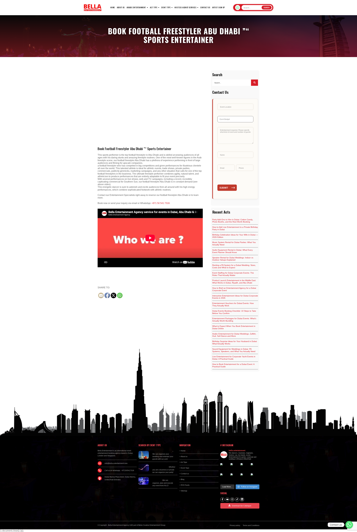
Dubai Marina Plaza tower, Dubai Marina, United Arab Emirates (120, 478)
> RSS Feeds (184, 485)
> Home (182, 451)
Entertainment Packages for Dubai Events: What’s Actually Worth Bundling (234, 319)
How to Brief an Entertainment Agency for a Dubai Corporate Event (234, 289)
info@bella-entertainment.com (116, 463)
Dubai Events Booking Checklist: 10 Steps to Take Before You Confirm (234, 312)
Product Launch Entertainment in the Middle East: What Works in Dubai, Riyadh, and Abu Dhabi (234, 281)
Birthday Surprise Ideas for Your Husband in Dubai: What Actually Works (234, 342)
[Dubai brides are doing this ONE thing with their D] (245, 467)
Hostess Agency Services (185, 7)
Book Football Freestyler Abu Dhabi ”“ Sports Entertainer (134, 148)
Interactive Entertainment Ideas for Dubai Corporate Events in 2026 (235, 297)
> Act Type (183, 462)
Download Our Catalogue (241, 506)
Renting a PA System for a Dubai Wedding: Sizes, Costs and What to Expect (234, 266)
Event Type (166, 7)
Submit (223, 187)
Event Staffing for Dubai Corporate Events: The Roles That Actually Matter (233, 274)
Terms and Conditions (251, 525)
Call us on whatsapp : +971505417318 (119, 470)
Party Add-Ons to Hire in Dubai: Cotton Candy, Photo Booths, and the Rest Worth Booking (232, 220)
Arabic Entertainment (136, 7)
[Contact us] (349, 525)
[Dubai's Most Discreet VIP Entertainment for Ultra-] (255, 467)
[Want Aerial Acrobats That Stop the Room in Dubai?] (224, 477)
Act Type (153, 7)
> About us (183, 457)
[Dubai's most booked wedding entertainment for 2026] (224, 467)
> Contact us (184, 474)
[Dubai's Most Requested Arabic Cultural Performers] (245, 477)
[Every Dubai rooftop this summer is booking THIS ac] (235, 467)
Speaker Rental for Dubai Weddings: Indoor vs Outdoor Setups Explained (232, 259)
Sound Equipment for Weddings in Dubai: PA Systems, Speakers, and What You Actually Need (233, 350)
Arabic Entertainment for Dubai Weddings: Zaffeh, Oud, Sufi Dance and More (234, 335)
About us (121, 7)
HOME (112, 7)
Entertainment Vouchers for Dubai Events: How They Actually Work (233, 304)
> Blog (181, 479)
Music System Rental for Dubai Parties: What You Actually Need (234, 243)
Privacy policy (235, 525)
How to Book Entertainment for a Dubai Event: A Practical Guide (233, 365)
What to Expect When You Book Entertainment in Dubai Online (233, 327)
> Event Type (184, 468)
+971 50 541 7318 (161, 203)
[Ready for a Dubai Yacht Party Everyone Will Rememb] (255, 477)
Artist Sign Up (218, 7)
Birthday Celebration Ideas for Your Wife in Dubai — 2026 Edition (235, 236)
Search (267, 7)
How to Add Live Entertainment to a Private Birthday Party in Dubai (235, 228)
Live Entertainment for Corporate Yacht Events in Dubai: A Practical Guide (233, 357)
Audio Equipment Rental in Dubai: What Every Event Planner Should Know (232, 251)
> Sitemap (183, 491)
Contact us (205, 7)
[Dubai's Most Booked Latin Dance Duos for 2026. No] (235, 477)
